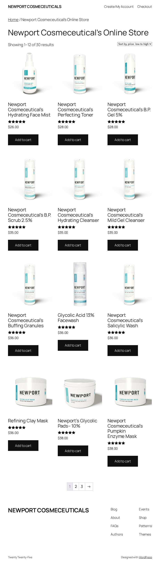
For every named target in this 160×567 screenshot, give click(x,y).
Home (13, 19)
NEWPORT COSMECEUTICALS (34, 6)
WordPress (145, 557)
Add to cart (23, 139)
